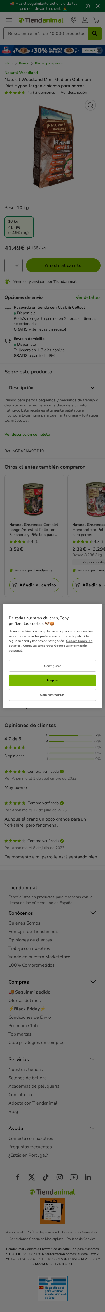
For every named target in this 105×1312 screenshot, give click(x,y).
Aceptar (52, 680)
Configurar (52, 665)
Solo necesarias (52, 694)
